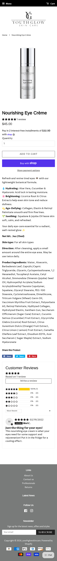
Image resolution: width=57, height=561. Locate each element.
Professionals (28, 483)
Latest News (28, 495)
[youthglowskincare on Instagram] (31, 511)
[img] (22, 419)
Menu (8, 3)
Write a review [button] (28, 381)
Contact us (28, 479)
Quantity (7, 138)
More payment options (28, 170)
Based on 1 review (16, 376)
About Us (28, 475)
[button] (9, 119)
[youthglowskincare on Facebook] (25, 511)
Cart (52, 3)
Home (4, 35)
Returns (28, 487)
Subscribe (45, 532)
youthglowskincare (31, 540)
